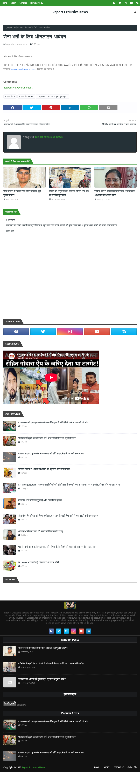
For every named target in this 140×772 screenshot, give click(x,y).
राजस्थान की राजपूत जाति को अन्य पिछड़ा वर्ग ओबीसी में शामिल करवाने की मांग (53, 422)
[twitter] (120, 3)
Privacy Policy (36, 3)
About (13, 3)
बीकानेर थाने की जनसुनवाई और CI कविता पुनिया (40, 500)
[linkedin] (88, 631)
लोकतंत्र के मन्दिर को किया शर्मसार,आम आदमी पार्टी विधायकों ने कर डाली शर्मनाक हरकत (58, 515)
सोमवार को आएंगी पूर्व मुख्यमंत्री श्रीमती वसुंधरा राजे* (42, 679)
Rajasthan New (26, 96)
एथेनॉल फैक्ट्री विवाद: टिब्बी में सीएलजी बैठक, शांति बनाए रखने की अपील (51, 663)
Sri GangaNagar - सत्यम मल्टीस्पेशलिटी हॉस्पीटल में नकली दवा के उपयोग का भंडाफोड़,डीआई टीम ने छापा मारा (69, 484)
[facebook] (114, 3)
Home (4, 3)
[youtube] (131, 3)
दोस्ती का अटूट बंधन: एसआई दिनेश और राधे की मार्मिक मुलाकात (69, 193)
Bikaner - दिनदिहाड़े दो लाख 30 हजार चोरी (38, 562)
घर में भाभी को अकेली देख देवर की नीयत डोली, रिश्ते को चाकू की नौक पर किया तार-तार (57, 546)
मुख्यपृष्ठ (9, 27)
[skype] (136, 3)
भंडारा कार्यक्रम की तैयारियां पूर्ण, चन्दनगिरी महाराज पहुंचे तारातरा (47, 438)
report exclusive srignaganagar (52, 96)
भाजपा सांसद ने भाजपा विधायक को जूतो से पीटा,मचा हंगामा (44, 469)
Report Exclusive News (70, 12)
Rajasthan (18, 27)
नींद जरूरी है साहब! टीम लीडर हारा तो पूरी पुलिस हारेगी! (22, 193)
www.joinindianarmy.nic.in (23, 69)
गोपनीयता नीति (132, 767)
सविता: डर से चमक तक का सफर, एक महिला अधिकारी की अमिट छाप (114, 193)
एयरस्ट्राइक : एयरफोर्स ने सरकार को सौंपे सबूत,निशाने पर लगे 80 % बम (51, 453)
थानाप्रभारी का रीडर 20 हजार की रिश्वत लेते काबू (40, 531)
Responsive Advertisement (17, 87)
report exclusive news (17, 44)
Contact (23, 3)
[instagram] (126, 3)
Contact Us (119, 767)
